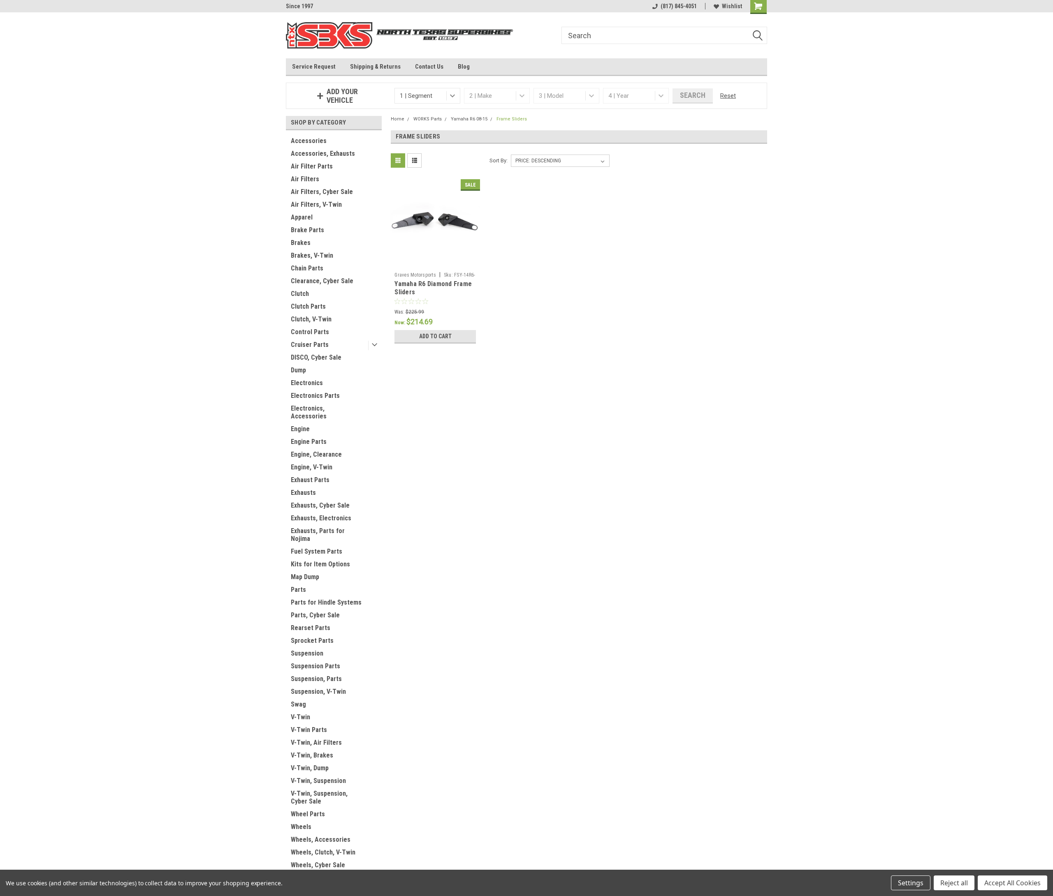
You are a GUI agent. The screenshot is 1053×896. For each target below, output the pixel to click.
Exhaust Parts (310, 480)
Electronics (307, 383)
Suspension (307, 653)
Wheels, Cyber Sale (318, 865)
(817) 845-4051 (679, 6)
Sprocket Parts (312, 640)
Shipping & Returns (375, 66)
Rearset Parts (310, 628)
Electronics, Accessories (309, 412)
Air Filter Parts (312, 166)
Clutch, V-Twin (311, 319)
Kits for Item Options (320, 564)
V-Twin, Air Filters (316, 742)
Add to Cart (435, 336)
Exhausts (303, 492)
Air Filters (305, 179)
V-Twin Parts (309, 730)
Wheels (301, 827)
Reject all (954, 882)
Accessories (309, 141)
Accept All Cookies (1012, 882)
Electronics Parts (315, 396)
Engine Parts (309, 442)
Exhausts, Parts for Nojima (318, 535)
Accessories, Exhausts (323, 153)
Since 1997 (299, 6)
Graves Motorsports (415, 275)
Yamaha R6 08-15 (469, 119)
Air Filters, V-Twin (316, 204)
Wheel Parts (308, 814)
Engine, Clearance (316, 454)
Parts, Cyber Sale (315, 615)
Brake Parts (307, 230)
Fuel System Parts (316, 551)
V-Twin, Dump (310, 768)
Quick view (435, 262)
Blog (464, 66)
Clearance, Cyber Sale (322, 281)
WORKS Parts (427, 119)
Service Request (314, 66)
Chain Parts (307, 268)
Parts (298, 589)
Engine (300, 429)
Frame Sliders (511, 119)
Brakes (301, 243)
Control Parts (310, 332)
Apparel (302, 217)
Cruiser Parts (310, 345)
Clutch (300, 294)
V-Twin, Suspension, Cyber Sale (319, 797)
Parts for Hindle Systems (326, 602)
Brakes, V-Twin (312, 255)
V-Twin (300, 717)
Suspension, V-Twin (318, 691)
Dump (298, 370)
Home (397, 119)
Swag (298, 704)
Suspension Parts (315, 666)
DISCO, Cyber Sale (316, 357)
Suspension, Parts (316, 679)
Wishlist (732, 6)
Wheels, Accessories (320, 839)
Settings (910, 882)
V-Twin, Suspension (318, 781)
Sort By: (498, 160)
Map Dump (305, 577)
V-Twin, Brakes (312, 755)
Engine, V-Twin (311, 467)
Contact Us (429, 66)
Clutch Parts (308, 306)
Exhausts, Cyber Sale (320, 505)
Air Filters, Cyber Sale (322, 192)
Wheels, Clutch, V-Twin (323, 852)
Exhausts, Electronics (321, 518)
